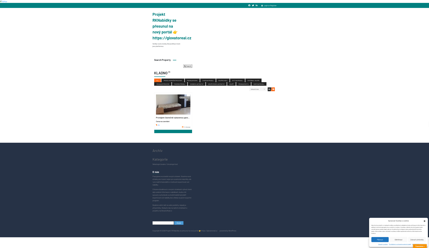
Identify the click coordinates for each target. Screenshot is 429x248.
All (157, 80)
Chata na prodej (207, 80)
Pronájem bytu (243, 84)
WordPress (232, 231)
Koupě (231, 84)
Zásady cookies (383, 244)
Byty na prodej (237, 80)
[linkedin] (256, 5)
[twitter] (253, 5)
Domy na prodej (259, 84)
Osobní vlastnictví (196, 84)
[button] (424, 221)
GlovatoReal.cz (166, 211)
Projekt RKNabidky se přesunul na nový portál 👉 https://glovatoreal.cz (171, 26)
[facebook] (249, 5)
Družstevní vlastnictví (216, 84)
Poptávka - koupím (253, 80)
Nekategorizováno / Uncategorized (165, 164)
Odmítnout (398, 240)
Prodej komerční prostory (173, 80)
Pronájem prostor (162, 84)
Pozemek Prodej (179, 84)
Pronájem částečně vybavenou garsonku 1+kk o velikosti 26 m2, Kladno (187, 117)
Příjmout (380, 240)
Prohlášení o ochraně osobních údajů (400, 244)
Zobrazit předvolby (417, 240)
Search (188, 66)
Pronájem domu (192, 80)
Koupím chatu (222, 80)
